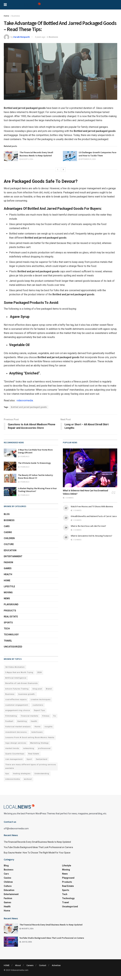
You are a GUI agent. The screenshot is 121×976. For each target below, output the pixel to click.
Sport (29, 759)
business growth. (26, 694)
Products (10, 610)
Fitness (45, 716)
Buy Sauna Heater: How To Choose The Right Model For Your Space (37, 852)
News (7, 598)
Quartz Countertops (14, 754)
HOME (6, 965)
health (34, 721)
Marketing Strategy (39, 743)
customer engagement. (17, 705)
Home (6, 16)
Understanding (42, 774)
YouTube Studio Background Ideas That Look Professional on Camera (38, 847)
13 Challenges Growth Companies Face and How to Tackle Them (97, 154)
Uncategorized (13, 646)
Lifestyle (9, 586)
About (18, 965)
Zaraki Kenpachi (21, 37)
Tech (7, 628)
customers (38, 705)
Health (8, 574)
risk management (14, 759)
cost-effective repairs (16, 700)
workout (28, 779)
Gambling (22, 721)
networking (28, 748)
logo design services (15, 743)
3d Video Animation (15, 667)
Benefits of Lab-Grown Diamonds (21, 683)
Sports (8, 622)
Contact (42, 965)
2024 (39, 672)
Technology (11, 634)
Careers (29, 965)
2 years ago (24, 495)
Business (16, 16)
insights (48, 727)
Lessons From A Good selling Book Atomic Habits (29, 737)
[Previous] (57, 169)
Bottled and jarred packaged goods (29, 407)
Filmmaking (11, 716)
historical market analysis (18, 727)
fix (54, 716)
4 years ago (40, 37)
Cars (7, 526)
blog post (37, 689)
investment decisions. (16, 732)
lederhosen (37, 732)
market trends (12, 748)
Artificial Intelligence (15, 678)
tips (7, 774)
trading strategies (21, 774)
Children (9, 538)
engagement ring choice (17, 710)
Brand (49, 689)
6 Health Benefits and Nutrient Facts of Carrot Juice (94, 516)
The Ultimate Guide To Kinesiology (34, 463)
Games (8, 568)
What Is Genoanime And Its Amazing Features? (91, 535)
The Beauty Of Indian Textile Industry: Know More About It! (35, 476)
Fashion (8, 562)
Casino (8, 532)
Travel (8, 640)
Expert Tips (39, 710)
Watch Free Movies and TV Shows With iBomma (92, 506)
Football (9, 721)
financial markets (29, 716)
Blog (7, 514)
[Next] (63, 169)
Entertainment (13, 556)
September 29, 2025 (88, 159)
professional (44, 748)
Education (10, 550)
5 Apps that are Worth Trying (19, 672)
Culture (9, 544)
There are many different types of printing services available (30, 766)
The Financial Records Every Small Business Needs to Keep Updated (36, 154)
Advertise (56, 965)
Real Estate (11, 616)
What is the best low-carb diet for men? (88, 526)
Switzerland (41, 759)
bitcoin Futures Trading (17, 689)
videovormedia (25, 400)
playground (11, 604)
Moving (8, 592)
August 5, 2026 (27, 159)
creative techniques (40, 700)
